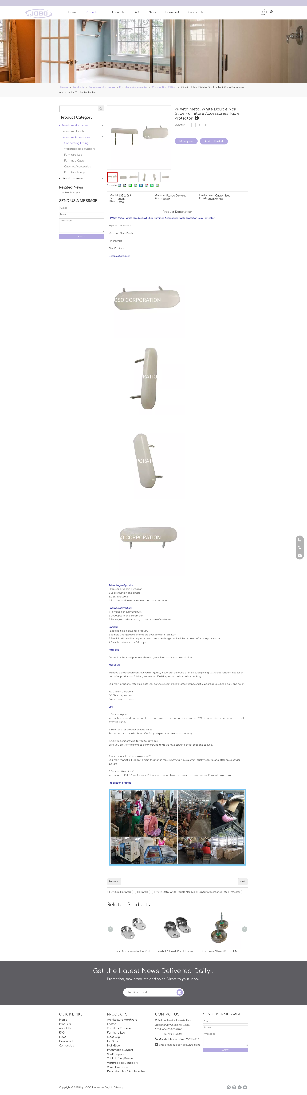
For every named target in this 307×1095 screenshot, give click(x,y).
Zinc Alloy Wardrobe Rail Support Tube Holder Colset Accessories (134, 951)
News (62, 1037)
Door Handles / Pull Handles (126, 1071)
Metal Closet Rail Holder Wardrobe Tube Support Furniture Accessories (177, 951)
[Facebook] (229, 1087)
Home (63, 1019)
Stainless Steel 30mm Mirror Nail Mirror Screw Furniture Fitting (221, 951)
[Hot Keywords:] (264, 12)
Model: (114, 195)
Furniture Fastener (119, 1028)
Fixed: (113, 201)
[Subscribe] (180, 992)
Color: (114, 198)
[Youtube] (245, 1087)
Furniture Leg (73, 154)
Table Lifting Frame (120, 1058)
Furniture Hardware (75, 125)
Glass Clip (113, 1037)
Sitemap (119, 1087)
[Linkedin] (234, 1087)
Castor (111, 1024)
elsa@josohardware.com (183, 1044)
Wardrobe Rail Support (79, 148)
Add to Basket (214, 141)
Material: (160, 195)
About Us (65, 1028)
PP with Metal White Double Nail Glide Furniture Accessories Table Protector (197, 892)
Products (65, 1024)
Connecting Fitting (76, 143)
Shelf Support (116, 1054)
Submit (82, 236)
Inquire (188, 141)
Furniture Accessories (76, 137)
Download (66, 1041)
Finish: (203, 198)
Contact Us (66, 1045)
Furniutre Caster (75, 160)
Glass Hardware (72, 178)
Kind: (157, 198)
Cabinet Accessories (77, 166)
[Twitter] (240, 1087)
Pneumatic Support (120, 1050)
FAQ (62, 1032)
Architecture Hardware (122, 1019)
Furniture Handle (73, 131)
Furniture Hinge (74, 172)
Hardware (142, 892)
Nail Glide (113, 1045)
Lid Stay (112, 1041)
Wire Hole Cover (118, 1067)
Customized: (207, 195)
